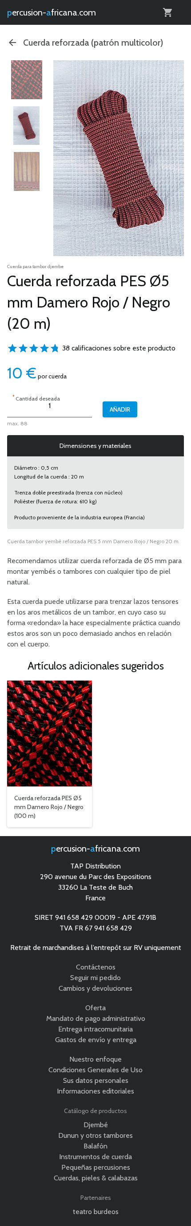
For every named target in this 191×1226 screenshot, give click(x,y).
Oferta (95, 1008)
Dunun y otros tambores (95, 1135)
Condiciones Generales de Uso (95, 1070)
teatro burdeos (96, 1211)
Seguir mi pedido (95, 977)
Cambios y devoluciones (95, 988)
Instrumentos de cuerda (95, 1156)
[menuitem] (26, 79)
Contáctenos (95, 967)
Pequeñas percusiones (95, 1167)
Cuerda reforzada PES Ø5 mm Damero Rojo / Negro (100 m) (49, 807)
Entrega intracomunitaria (95, 1029)
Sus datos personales (95, 1080)
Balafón (95, 1146)
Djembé (96, 1125)
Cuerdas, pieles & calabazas (96, 1178)
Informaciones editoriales (95, 1091)
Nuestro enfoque (95, 1059)
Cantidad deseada (36, 397)
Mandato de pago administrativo (95, 1018)
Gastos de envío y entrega (95, 1039)
